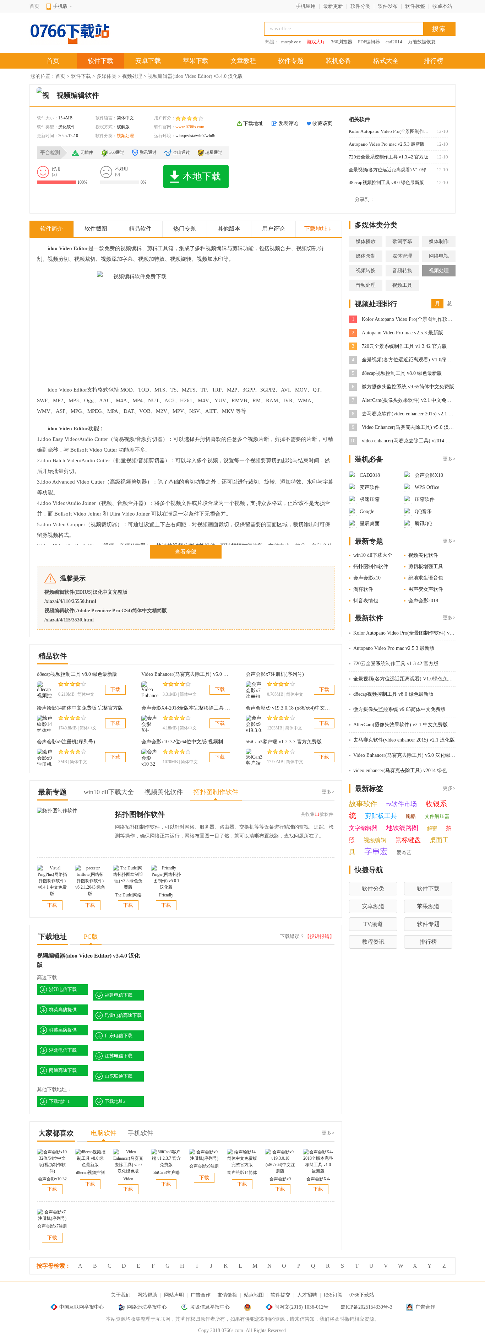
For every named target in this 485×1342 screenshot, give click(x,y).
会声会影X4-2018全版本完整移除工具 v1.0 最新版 (195, 708)
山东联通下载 (118, 1076)
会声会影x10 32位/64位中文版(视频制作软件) (190, 741)
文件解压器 (437, 816)
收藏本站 (442, 6)
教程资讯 (373, 942)
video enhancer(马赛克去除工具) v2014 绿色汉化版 (416, 440)
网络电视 (439, 256)
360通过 (116, 152)
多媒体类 (106, 76)
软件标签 (415, 6)
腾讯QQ (423, 523)
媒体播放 (366, 241)
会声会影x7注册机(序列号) (275, 674)
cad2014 (394, 41)
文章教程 (243, 60)
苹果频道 (428, 906)
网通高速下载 (63, 1070)
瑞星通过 (213, 152)
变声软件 (370, 487)
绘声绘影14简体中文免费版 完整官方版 (80, 708)
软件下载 (100, 60)
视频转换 (366, 270)
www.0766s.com (189, 126)
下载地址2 (115, 1101)
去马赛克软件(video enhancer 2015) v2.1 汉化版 (412, 413)
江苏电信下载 (118, 1055)
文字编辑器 (363, 828)
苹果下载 (195, 60)
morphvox (291, 41)
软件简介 (51, 229)
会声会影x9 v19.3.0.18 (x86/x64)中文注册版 (293, 708)
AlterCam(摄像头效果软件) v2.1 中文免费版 (409, 400)
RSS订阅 (333, 1295)
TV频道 (373, 924)
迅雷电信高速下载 (123, 1015)
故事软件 (363, 804)
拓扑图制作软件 (140, 814)
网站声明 (174, 1295)
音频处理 (366, 285)
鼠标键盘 (408, 840)
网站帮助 (147, 1295)
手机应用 (306, 6)
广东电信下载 (118, 1035)
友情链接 (227, 1295)
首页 (34, 6)
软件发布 (388, 6)
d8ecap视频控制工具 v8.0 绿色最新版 (386, 182)
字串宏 (376, 851)
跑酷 (411, 816)
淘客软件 (363, 589)
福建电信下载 (118, 995)
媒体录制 (366, 256)
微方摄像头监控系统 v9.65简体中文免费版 (408, 386)
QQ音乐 (423, 511)
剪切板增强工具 (425, 566)
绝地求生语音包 (425, 578)
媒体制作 (439, 241)
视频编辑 (375, 840)
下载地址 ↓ (317, 229)
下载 (115, 689)
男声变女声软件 (425, 589)
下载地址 (253, 123)
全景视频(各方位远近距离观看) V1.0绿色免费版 (390, 169)
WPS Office (427, 487)
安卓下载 (148, 60)
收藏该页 (322, 123)
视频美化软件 (423, 555)
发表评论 (288, 123)
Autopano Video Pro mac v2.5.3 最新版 (387, 144)
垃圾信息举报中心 (210, 1307)
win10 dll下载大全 (372, 555)
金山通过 (181, 152)
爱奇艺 (404, 852)
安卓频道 (373, 906)
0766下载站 (361, 1295)
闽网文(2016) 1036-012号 (301, 1307)
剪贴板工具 (381, 815)
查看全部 (185, 552)
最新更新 (333, 6)
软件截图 (96, 229)
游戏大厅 (316, 41)
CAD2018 (370, 475)
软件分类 (360, 6)
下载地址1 (59, 1101)
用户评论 (273, 229)
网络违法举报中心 (147, 1307)
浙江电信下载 (63, 989)
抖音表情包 (365, 600)
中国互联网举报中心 (81, 1307)
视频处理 (132, 76)
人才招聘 (307, 1295)
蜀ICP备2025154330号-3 (366, 1307)
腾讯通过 (148, 152)
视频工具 (402, 285)
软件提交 (280, 1295)
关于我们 (121, 1295)
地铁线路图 (402, 827)
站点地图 (254, 1295)
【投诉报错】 (319, 936)
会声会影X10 (429, 475)
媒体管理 (402, 256)
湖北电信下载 (63, 1050)
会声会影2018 (423, 600)
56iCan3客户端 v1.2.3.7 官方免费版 (284, 741)
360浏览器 (341, 41)
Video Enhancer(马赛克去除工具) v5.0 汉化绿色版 (194, 674)
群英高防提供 (63, 1009)
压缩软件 (425, 499)
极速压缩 (370, 499)
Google (367, 511)
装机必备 (338, 60)
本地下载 (202, 176)
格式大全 (386, 60)
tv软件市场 (401, 804)
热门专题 (184, 229)
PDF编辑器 (369, 41)
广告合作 (201, 1295)
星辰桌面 (370, 523)
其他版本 (229, 229)
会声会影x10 (367, 578)
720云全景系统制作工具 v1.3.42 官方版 (388, 157)
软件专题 (291, 60)
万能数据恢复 (422, 41)
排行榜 (433, 60)
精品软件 (140, 229)
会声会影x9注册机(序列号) (66, 741)
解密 (432, 828)
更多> (328, 791)
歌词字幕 (402, 241)
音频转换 (402, 270)
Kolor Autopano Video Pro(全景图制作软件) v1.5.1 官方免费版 (390, 131)
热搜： (272, 41)
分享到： (365, 199)
